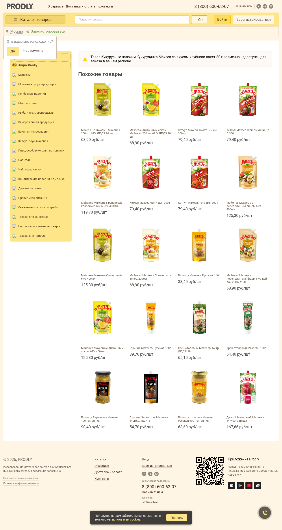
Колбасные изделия (32, 93)
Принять (177, 517)
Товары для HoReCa (31, 235)
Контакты (105, 6)
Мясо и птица (27, 103)
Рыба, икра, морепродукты (36, 112)
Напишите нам (243, 6)
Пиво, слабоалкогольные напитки (41, 150)
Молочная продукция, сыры (37, 84)
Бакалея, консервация (33, 131)
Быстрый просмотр (102, 121)
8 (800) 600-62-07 (211, 6)
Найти (199, 19)
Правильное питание (32, 197)
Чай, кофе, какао (29, 169)
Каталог (100, 459)
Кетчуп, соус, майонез (33, 141)
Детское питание (29, 188)
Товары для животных (33, 216)
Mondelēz (24, 74)
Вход (145, 459)
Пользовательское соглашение (21, 478)
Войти (222, 19)
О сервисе (55, 6)
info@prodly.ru (150, 502)
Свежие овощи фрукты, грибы (38, 207)
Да (13, 51)
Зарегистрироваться (253, 19)
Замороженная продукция (36, 122)
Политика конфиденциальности (21, 483)
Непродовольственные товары (39, 226)
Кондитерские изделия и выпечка (41, 179)
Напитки (24, 160)
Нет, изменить (33, 50)
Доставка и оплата (80, 6)
